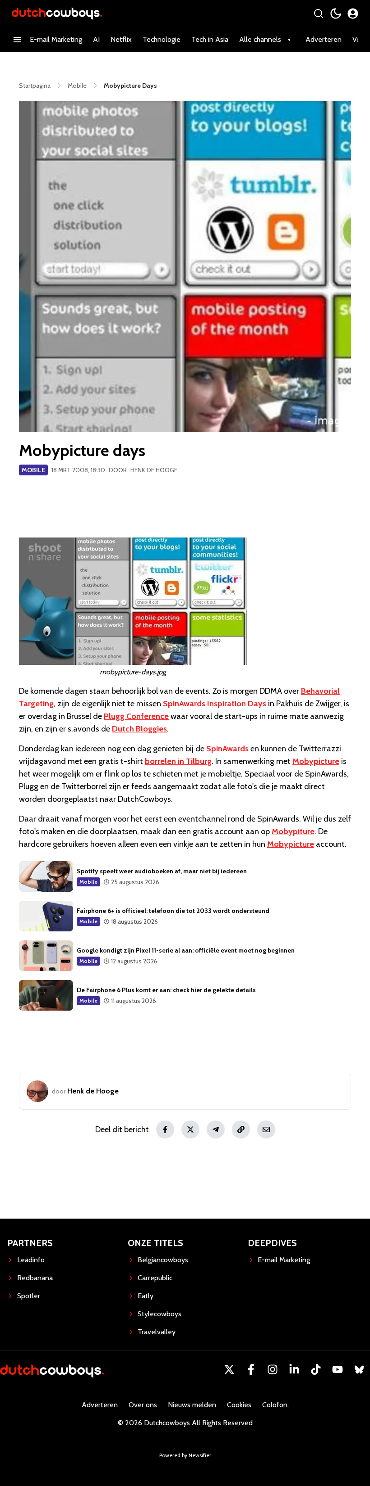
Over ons (143, 1404)
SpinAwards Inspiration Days (214, 704)
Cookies (239, 1404)
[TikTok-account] (315, 1369)
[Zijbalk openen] (17, 39)
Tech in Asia (209, 39)
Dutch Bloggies (139, 729)
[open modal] (352, 13)
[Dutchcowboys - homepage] (57, 13)
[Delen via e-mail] (266, 1129)
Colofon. (275, 1404)
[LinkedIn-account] (294, 1369)
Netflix (121, 39)
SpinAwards (227, 749)
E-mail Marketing (56, 39)
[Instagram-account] (272, 1369)
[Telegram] (216, 1129)
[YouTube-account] (337, 1369)
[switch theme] (335, 13)
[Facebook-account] (250, 1369)
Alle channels (260, 39)
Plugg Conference (136, 716)
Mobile (33, 470)
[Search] (318, 13)
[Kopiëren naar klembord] (241, 1129)
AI (96, 39)
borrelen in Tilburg (178, 761)
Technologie (161, 39)
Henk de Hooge (153, 470)
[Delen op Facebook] (165, 1129)
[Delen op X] (190, 1129)
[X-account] (229, 1369)
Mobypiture (293, 831)
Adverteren (323, 39)
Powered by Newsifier (185, 1455)
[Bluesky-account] (359, 1369)
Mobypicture (315, 761)
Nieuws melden (192, 1404)
